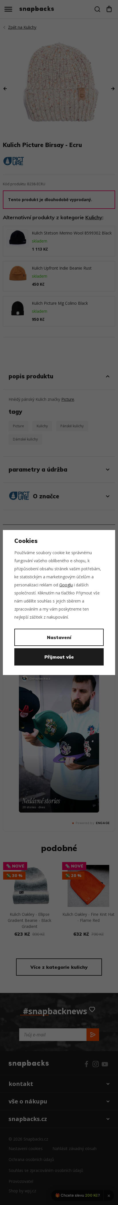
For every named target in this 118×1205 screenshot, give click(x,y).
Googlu (66, 585)
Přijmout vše (59, 657)
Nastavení (59, 637)
